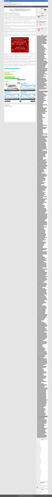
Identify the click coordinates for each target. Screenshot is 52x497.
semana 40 (43, 398)
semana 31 (38, 396)
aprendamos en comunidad (43, 58)
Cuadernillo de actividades (39, 116)
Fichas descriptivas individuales (40, 225)
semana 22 (43, 393)
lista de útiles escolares (39, 272)
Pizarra (41, 316)
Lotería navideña (38, 276)
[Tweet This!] (17, 79)
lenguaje (45, 264)
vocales (45, 437)
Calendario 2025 (38, 82)
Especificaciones (44, 196)
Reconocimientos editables (43, 364)
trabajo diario (38, 430)
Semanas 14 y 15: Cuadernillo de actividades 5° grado (27, 89)
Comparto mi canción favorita (40, 100)
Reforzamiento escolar (39, 370)
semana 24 (38, 394)
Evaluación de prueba (44, 208)
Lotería (40, 275)
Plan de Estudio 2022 (39, 318)
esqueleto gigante (39, 197)
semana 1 (38, 390)
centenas (40, 92)
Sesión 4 (42, 403)
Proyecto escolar (39, 355)
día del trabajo (41, 157)
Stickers (41, 410)
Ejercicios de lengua (39, 184)
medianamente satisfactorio (39, 284)
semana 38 (45, 397)
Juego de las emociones (39, 257)
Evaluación (43, 207)
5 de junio (44, 40)
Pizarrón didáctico (39, 317)
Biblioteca (44, 72)
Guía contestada (45, 237)
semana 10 (40, 390)
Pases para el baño (43, 312)
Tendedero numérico (39, 424)
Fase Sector (41, 219)
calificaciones (38, 84)
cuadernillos (38, 128)
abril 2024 (38, 454)
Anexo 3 (39, 55)
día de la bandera (38, 152)
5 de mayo (46, 40)
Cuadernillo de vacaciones (44, 125)
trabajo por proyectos (42, 430)
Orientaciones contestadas (42, 310)
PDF (44, 313)
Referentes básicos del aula (39, 368)
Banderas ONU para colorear (40, 68)
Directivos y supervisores (39, 166)
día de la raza (38, 153)
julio (44, 258)
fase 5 (44, 218)
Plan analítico (43, 317)
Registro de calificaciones (39, 371)
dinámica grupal (40, 164)
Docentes (43, 170)
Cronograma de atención (39, 113)
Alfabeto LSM (42, 52)
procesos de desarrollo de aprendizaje (41, 339)
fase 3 (41, 218)
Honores (43, 244)
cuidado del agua (44, 143)
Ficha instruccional (45, 222)
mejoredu (45, 286)
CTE (45, 113)
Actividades (41, 42)
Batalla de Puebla (43, 71)
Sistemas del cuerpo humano (43, 409)
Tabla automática (38, 411)
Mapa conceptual (38, 278)
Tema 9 (45, 423)
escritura (43, 195)
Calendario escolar (42, 82)
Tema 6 (41, 423)
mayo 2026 (38, 477)
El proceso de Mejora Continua (40, 190)
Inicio (4, 6)
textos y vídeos (42, 426)
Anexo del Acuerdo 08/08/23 (40, 56)
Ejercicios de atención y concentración (41, 182)
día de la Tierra (41, 153)
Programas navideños (44, 351)
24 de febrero (38, 40)
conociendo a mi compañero (40, 105)
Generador (38, 237)
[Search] (47, 1)
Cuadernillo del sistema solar (40, 126)
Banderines (46, 68)
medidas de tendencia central (43, 285)
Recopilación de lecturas (39, 366)
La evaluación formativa (43, 259)
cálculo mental (38, 81)
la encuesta (39, 259)
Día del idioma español (43, 155)
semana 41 (45, 398)
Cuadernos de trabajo (39, 139)
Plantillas (38, 326)
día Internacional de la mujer (40, 158)
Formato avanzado (43, 232)
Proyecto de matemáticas (39, 354)
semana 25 (40, 394)
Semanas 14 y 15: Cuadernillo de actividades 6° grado (27, 98)
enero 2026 (39, 473)
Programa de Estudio (44, 343)
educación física (38, 177)
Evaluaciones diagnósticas (44, 210)
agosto (44, 51)
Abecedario (43, 41)
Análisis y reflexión (42, 54)
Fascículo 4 (41, 217)
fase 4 (43, 218)
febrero (45, 219)
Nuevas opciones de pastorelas (40, 301)
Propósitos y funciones (44, 352)
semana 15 (22, 8)
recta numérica (38, 367)
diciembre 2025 (39, 472)
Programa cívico (45, 342)
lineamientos (43, 270)
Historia (41, 244)
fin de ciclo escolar (43, 230)
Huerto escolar (38, 245)
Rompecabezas (41, 379)
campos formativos (45, 85)
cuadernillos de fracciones (39, 130)
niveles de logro (38, 299)
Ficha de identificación (42, 220)
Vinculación (38, 437)
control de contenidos (42, 111)
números (44, 301)
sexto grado (45, 405)
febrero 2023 (39, 443)
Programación (42, 350)
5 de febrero (41, 40)
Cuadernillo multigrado (39, 127)
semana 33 (43, 396)
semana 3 (43, 395)
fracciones (43, 234)
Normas (41, 299)
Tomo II (42, 429)
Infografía (46, 248)
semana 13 (38, 391)
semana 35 (38, 397)
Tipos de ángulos (38, 427)
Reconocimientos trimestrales (40, 365)
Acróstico (38, 42)
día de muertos (38, 154)
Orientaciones (38, 310)
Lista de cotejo (43, 271)
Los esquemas (41, 274)
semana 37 (43, 397)
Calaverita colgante (41, 80)
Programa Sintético (39, 350)
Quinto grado (23, 6)
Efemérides (43, 180)
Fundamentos (38, 236)
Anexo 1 (45, 54)
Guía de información (39, 238)
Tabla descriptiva (42, 411)
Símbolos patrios (38, 407)
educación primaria (44, 179)
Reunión (40, 378)
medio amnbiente (42, 286)
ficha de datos (38, 220)
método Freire (41, 287)
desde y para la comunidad (39, 151)
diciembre (16, 8)
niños (45, 297)
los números (38, 275)
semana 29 (40, 395)
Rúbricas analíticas (39, 382)
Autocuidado (41, 65)
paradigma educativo (39, 312)
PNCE (45, 326)
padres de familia (43, 311)
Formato (44, 231)
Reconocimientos (38, 364)
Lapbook (42, 261)
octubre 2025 (39, 470)
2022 (37, 38)
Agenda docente (38, 51)
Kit (37, 259)
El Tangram (44, 190)
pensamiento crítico (45, 314)
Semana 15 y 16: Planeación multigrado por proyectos (20, 9)
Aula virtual (38, 65)
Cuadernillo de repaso (39, 125)
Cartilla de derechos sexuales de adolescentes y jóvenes (41, 91)
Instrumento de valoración (39, 251)
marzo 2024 (38, 453)
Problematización (39, 338)
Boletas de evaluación (39, 78)
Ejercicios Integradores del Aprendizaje (41, 185)
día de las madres (45, 153)
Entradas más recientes (7, 101)
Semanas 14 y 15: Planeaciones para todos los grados (11, 89)
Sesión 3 (40, 403)
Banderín (44, 68)
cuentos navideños (45, 141)
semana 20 (38, 393)
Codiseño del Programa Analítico (40, 97)
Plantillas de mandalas (41, 326)
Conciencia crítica (45, 104)
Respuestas (45, 377)
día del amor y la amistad (42, 154)
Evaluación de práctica (39, 208)
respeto (42, 377)
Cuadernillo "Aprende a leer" (40, 115)
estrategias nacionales (39, 206)
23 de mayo (46, 39)
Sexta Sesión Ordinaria (43, 404)
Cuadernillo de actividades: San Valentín (41, 117)
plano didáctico (45, 325)
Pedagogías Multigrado (39, 314)
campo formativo (41, 85)
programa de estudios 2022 (39, 344)
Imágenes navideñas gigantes (40, 247)
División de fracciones (39, 170)
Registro (43, 370)
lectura (41, 264)
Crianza (44, 112)
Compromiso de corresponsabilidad (40, 101)
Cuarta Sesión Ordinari (39, 140)
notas (43, 299)
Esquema (42, 197)
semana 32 (40, 396)
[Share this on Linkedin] (22, 79)
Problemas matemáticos (44, 337)
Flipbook (42, 231)
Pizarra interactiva (44, 316)
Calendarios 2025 (45, 83)
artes (39, 64)
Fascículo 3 (38, 217)
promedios (38, 352)
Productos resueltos (44, 341)
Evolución (38, 211)
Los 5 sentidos (45, 273)
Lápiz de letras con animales (40, 262)
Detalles (46, 151)
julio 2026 (38, 479)
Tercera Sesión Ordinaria (43, 425)
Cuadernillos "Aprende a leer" (43, 128)
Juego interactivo (39, 258)
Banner (38, 69)
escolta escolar (44, 194)
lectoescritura (38, 264)
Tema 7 (42, 423)
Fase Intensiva (38, 219)
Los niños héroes (44, 274)
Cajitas (37, 80)
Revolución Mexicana (43, 378)
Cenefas (38, 92)
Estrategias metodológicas (39, 204)
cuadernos (38, 138)
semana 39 (38, 398)
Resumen (38, 378)
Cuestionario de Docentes (39, 143)
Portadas (44, 327)
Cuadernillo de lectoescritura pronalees (44, 28)
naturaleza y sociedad (39, 297)
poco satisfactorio (39, 327)
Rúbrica (43, 380)
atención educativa (44, 64)
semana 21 (40, 393)
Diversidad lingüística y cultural (40, 169)
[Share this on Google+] (19, 79)
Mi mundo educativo (8, 2)
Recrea (46, 366)
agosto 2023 (38, 446)
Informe (40, 249)
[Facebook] (46, 1)
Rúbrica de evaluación (39, 381)
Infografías (38, 249)
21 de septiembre (43, 38)
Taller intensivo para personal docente (41, 417)
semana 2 (45, 392)
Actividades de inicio (44, 43)
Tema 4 (37, 423)
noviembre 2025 (39, 471)
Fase (37, 218)
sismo (42, 407)
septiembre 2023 (39, 447)
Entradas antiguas (33, 101)
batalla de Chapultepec (39, 71)
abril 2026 (38, 476)
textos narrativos (39, 426)
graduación (41, 237)
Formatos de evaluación (43, 233)
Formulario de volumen (39, 234)
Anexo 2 (38, 55)
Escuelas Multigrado (39, 196)
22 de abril (38, 39)
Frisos (41, 235)
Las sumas (46, 263)
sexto (43, 405)
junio (46, 258)
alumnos (44, 53)
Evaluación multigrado (39, 210)
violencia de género (42, 437)
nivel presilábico (44, 298)
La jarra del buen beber (39, 260)
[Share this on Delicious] (25, 79)
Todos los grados (31, 6)
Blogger (32, 495)
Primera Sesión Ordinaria (39, 337)
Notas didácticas (45, 299)
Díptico (44, 165)
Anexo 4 (41, 55)
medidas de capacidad (45, 284)
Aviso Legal (38, 493)
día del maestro (41, 156)
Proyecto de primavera (44, 354)
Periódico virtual (45, 315)
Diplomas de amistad (41, 165)
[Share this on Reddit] (23, 79)
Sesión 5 (43, 403)
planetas (43, 325)
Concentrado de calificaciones (40, 104)
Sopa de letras (38, 410)
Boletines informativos (39, 79)
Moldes (38, 291)
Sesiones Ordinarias (39, 404)
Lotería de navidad (43, 275)
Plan (41, 317)
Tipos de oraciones (42, 427)
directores (44, 166)
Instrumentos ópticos (45, 251)
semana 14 (40, 391)
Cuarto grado (19, 6)
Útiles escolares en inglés (39, 436)
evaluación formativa (44, 209)
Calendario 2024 (44, 81)
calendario (42, 81)
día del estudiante (39, 155)
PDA (43, 313)
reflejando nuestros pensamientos (40, 369)
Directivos (46, 165)
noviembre (38, 300)
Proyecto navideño (43, 356)
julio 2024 (38, 457)
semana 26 (43, 394)
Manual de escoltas (41, 277)
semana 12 (45, 390)
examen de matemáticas (43, 211)
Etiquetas (44, 206)
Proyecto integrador (43, 355)
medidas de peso (38, 285)
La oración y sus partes (44, 260)
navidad (42, 297)
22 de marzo (41, 39)
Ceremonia (42, 92)
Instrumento (41, 250)
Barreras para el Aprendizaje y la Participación (42, 70)
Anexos (43, 56)
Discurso (46, 166)
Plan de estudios (43, 318)
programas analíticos (39, 351)
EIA (44, 180)
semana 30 (45, 395)
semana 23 (45, 393)
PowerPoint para (41, 330)
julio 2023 (38, 445)
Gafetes (40, 236)
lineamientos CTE (38, 271)
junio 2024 (38, 456)
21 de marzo (41, 38)
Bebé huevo (38, 72)
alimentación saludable (39, 53)
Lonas (39, 273)
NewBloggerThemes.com (31, 496)
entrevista (43, 193)
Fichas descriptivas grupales (44, 224)
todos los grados (42, 428)
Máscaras (43, 278)
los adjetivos (38, 274)
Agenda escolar (42, 51)
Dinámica (38, 164)
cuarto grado (38, 141)
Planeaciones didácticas (39, 325)
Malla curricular (43, 276)
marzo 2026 (38, 475)
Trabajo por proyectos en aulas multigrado (41, 431)
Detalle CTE (44, 151)
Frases (45, 234)
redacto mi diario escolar (43, 367)
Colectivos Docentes (39, 98)
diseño (41, 168)
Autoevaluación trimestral (39, 66)
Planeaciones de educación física (43, 324)
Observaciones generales (39, 304)
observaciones (42, 303)
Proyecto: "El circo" (39, 357)
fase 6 (46, 218)
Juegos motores (42, 258)
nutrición (42, 302)
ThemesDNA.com (22, 496)
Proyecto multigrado (39, 356)
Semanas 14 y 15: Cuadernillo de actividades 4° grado (11, 98)
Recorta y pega (43, 366)
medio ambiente (38, 286)
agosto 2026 (38, 480)
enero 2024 (38, 451)
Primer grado (8, 6)
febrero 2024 (39, 452)
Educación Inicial (38, 178)
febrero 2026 (39, 474)
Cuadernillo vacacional (44, 127)
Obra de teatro (44, 302)
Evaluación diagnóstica (39, 209)
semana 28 (38, 395)
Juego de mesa (43, 257)
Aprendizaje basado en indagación (40, 59)
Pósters (45, 329)
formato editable (38, 233)
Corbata (38, 112)
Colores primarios (43, 98)
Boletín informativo (43, 78)
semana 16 (24, 8)
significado (38, 406)
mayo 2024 (38, 455)
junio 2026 (38, 478)
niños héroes (38, 298)
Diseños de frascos (45, 168)
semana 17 (38, 392)
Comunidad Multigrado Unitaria (40, 102)
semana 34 (45, 396)
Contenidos (38, 111)
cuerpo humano (38, 142)
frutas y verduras (44, 235)
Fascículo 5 (43, 217)
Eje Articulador (38, 181)
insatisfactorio (38, 250)
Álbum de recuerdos (39, 52)
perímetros (38, 315)
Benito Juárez (41, 72)
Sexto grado (27, 6)
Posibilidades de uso (42, 329)
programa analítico (41, 342)
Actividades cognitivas (44, 42)
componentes (44, 100)
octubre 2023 (39, 448)
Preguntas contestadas (42, 331)
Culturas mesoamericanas (43, 144)
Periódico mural (41, 315)
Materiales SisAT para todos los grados (44, 15)
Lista (41, 271)
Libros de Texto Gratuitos (39, 270)
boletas (42, 77)
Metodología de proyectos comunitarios (41, 288)
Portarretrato (38, 329)
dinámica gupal (44, 164)
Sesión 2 (38, 403)
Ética (42, 206)
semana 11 (42, 390)
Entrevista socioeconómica (39, 194)
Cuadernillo (41, 114)
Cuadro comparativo (44, 139)
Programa (38, 342)
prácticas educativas (45, 330)
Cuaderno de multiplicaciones (40, 137)
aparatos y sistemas (39, 58)
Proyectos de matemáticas (39, 358)
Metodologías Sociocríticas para (43, 289)
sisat (41, 407)
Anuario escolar (43, 57)
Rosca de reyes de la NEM (39, 380)
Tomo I (41, 429)
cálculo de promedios (45, 80)
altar (42, 53)
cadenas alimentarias (44, 79)
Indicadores (43, 248)
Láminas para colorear (39, 261)
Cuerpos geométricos (43, 142)
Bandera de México (39, 67)
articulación (41, 64)
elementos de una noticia (39, 192)
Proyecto (43, 353)
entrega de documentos (39, 193)
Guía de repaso (42, 238)
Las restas (41, 263)
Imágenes (42, 246)
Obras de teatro (38, 303)
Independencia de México (39, 248)
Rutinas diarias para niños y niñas (40, 383)
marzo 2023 (38, 444)
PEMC (42, 314)
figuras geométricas (39, 230)
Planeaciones (38, 324)
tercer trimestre (38, 425)
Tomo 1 (45, 428)
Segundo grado (11, 6)
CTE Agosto (38, 114)
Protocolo (41, 353)
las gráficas (38, 263)
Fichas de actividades (41, 223)
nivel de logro (41, 298)
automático (44, 66)
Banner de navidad (45, 69)
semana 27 (45, 394)
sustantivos (43, 410)
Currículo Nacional (39, 145)
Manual (38, 277)
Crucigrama (43, 113)
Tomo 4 (39, 429)
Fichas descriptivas (39, 224)
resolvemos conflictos (39, 377)
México (37, 290)
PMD (44, 326)
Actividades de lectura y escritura (40, 45)
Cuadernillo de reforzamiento (40, 124)
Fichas (37, 223)
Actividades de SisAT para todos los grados (44, 22)
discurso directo (44, 167)
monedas (43, 291)
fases (43, 219)
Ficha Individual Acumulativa (40, 222)
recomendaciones (39, 363)
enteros (44, 192)
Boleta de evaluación (39, 77)
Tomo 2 (46, 428)
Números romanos (39, 302)
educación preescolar (39, 179)
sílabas (40, 406)
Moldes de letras (40, 291)
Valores (43, 436)
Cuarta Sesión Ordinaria (44, 140)
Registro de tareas (44, 371)
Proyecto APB (45, 353)
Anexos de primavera (39, 57)
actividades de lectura (39, 44)
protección (38, 353)
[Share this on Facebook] (18, 79)
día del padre (38, 157)
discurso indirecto (39, 168)
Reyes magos (38, 379)
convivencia (46, 111)
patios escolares (41, 313)
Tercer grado (15, 6)
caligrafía (38, 85)
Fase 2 (40, 218)
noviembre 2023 (39, 449)
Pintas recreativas (39, 316)
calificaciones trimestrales (43, 84)
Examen (40, 211)
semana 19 (43, 392)
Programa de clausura (39, 343)
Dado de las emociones (43, 145)
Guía (42, 237)
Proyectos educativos (44, 358)
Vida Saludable (45, 436)
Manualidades (44, 277)
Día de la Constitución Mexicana (44, 152)
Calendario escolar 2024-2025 (40, 83)
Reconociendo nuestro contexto (44, 363)
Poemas (42, 327)
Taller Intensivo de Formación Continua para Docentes (41, 416)
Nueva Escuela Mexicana (42, 300)
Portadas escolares (39, 328)
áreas (37, 64)
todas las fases (38, 428)
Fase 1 (38, 218)
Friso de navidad (38, 235)
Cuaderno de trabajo (45, 137)
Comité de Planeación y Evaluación (40, 99)
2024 (38, 38)
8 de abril (38, 41)
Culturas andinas (39, 144)
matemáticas (46, 278)
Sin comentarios (45, 16)
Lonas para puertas (42, 273)
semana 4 (40, 398)
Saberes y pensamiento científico (40, 384)
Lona (37, 273)
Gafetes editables (43, 236)
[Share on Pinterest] (21, 79)
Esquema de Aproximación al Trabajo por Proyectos (42, 198)
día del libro (38, 156)
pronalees (40, 352)
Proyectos (42, 357)
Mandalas (46, 276)
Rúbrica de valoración (44, 381)
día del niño (44, 156)
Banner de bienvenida (41, 69)
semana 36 (40, 397)
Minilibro (40, 290)
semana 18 (40, 392)
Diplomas (38, 165)
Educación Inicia (42, 177)
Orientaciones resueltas (39, 311)
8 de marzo (40, 41)
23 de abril (43, 39)
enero (42, 192)
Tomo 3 (37, 429)
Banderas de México (43, 67)
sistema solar (38, 409)
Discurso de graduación (39, 167)
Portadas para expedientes (43, 328)
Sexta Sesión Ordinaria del (39, 405)
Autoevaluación (44, 65)
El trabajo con (38, 191)
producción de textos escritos (40, 340)
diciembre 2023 (39, 450)
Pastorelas (38, 313)
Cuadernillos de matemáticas (40, 131)
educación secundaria (39, 180)
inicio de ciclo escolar (44, 249)
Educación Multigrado (43, 178)
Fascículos (46, 217)
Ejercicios (41, 181)
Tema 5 (39, 423)
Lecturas (43, 264)
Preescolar (38, 331)
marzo (41, 278)
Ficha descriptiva (38, 221)
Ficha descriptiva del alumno (43, 221)
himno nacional (38, 244)
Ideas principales (42, 245)
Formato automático (39, 232)
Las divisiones (44, 262)
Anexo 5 (43, 55)
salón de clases (45, 384)
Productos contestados (39, 341)
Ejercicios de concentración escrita (40, 183)
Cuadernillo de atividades (39, 118)
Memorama (38, 287)
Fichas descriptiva (45, 223)
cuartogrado (41, 141)
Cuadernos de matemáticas (42, 138)
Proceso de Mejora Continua (43, 338)
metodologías (38, 289)
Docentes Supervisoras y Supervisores (41, 171)
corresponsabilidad (41, 112)
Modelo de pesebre (44, 290)
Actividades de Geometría (39, 43)
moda (41, 290)
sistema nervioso (43, 408)
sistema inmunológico (39, 408)
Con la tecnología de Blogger (41, 487)
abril (44, 41)
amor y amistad (38, 54)
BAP (37, 70)
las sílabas (43, 263)
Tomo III (44, 429)
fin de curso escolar (39, 231)
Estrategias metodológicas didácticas (40, 205)
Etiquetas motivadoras (39, 207)
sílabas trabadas (43, 406)
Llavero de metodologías (44, 272)
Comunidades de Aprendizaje (39, 103)
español (42, 196)
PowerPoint (38, 330)
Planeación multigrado (19, 8)
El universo (41, 191)
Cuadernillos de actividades (40, 129)
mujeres (45, 291)
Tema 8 (44, 423)
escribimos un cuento (39, 195)
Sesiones (45, 403)
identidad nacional (39, 246)
